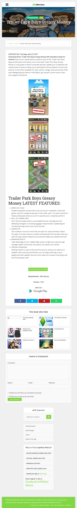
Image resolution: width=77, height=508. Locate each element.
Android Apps (29, 430)
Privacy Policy (34, 505)
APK (41, 18)
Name (10, 383)
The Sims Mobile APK (28, 318)
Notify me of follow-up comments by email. (25, 393)
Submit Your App (30, 439)
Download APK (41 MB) (38, 269)
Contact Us (68, 505)
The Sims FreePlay (60, 318)
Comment (11, 363)
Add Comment (34, 27)
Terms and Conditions (57, 505)
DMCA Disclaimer (44, 505)
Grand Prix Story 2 (28, 340)
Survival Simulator (60, 340)
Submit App (43, 474)
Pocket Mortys (59, 329)
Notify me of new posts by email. (21, 396)
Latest (47, 18)
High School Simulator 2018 (27, 329)
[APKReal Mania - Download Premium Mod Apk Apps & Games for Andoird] (38, 4)
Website (52, 383)
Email (30, 383)
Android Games (32, 18)
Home (11, 43)
